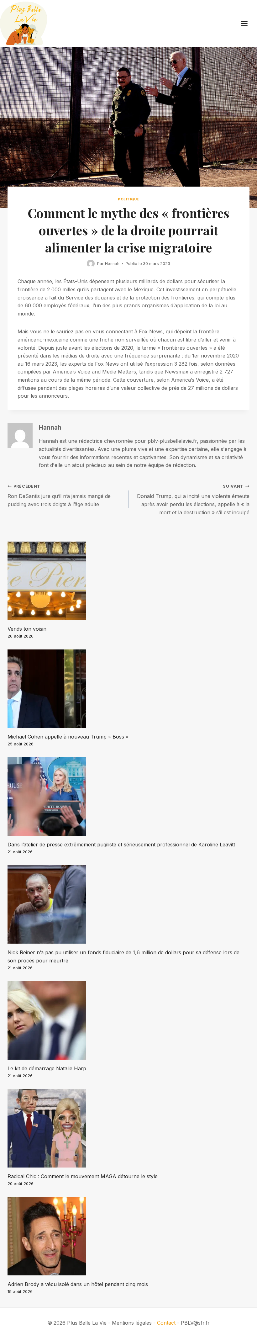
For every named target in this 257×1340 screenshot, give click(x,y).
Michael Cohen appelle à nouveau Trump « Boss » (68, 737)
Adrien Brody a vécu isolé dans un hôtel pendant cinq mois (78, 1284)
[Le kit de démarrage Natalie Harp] (128, 1020)
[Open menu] (247, 23)
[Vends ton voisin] (128, 581)
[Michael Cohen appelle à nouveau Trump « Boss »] (128, 688)
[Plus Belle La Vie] (23, 23)
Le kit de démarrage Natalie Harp (47, 1068)
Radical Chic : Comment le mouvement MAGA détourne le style (83, 1176)
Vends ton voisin (27, 629)
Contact (166, 1323)
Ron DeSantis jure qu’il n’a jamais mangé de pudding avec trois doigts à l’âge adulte (59, 495)
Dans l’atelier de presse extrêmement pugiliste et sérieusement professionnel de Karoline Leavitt (121, 844)
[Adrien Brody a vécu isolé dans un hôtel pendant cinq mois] (128, 1236)
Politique (128, 199)
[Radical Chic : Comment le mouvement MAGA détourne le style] (128, 1128)
